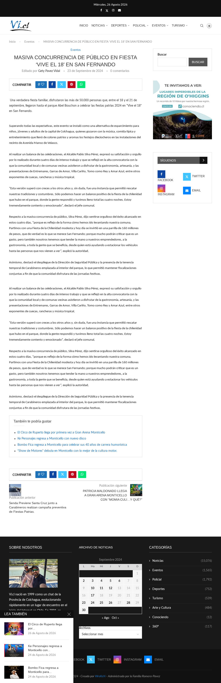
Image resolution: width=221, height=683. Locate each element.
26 (110, 602)
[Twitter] (107, 11)
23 (83, 602)
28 (128, 602)
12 (110, 588)
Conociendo (182, 617)
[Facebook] (101, 10)
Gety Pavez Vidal (49, 71)
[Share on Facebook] (52, 84)
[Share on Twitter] (61, 84)
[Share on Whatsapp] (81, 84)
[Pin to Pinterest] (72, 84)
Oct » (115, 617)
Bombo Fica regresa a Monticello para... (43, 670)
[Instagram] (113, 10)
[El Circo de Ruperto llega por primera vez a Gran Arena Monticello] (14, 628)
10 (92, 588)
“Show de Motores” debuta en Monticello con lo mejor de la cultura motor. (67, 450)
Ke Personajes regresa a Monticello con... (45, 648)
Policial (139, 25)
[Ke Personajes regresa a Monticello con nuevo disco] (14, 650)
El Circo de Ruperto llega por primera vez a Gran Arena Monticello (61, 432)
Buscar (162, 54)
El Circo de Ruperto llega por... (45, 626)
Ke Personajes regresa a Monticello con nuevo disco (51, 438)
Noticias (98, 25)
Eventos (159, 25)
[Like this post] (42, 84)
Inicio (83, 25)
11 (101, 588)
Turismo (178, 25)
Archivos (84, 628)
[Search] (202, 25)
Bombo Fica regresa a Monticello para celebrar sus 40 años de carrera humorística (72, 444)
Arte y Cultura (182, 607)
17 (92, 595)
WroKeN (100, 676)
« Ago (105, 617)
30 (83, 610)
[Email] (119, 10)
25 (101, 602)
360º (182, 626)
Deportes (119, 25)
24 (92, 602)
